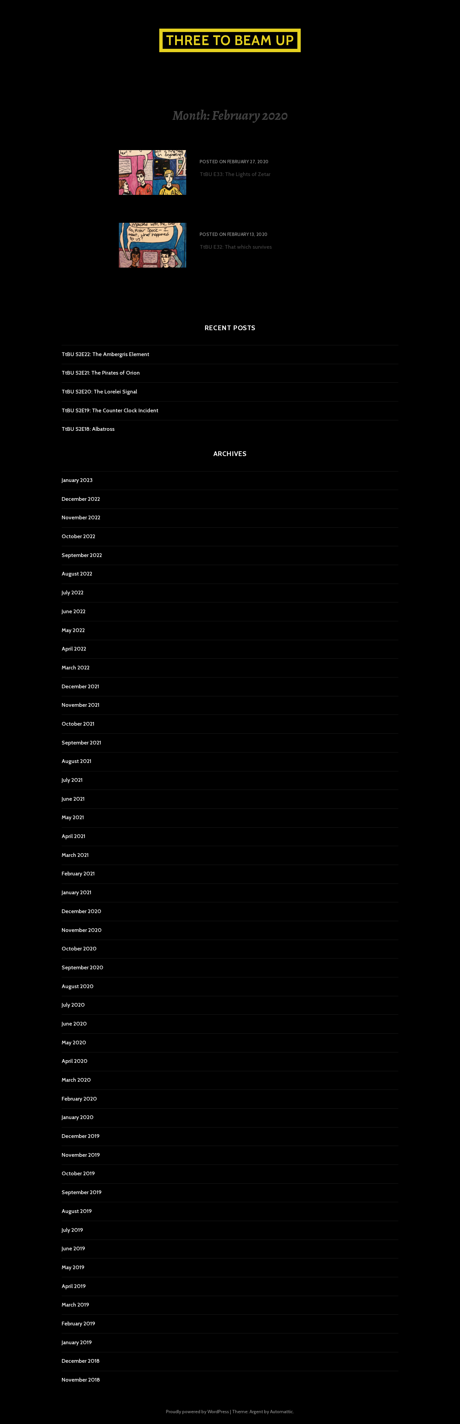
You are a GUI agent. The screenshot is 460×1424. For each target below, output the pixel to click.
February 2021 (78, 873)
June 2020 (74, 1023)
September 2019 (82, 1192)
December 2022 (81, 499)
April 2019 (74, 1286)
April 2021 (73, 836)
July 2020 (73, 1005)
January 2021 (76, 892)
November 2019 (81, 1155)
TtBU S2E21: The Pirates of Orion (101, 373)
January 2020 (78, 1117)
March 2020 (76, 1080)
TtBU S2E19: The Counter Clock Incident (110, 410)
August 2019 (77, 1211)
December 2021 (80, 686)
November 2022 (81, 517)
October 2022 (78, 536)
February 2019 (78, 1323)
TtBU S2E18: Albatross (88, 429)
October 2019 (78, 1173)
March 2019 (75, 1304)
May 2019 (73, 1267)
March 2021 (75, 855)
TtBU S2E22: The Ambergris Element (105, 354)
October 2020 (79, 948)
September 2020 (82, 967)
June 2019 (73, 1248)
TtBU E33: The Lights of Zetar (239, 152)
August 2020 (78, 986)
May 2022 (73, 630)
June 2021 (73, 799)
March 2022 (76, 667)
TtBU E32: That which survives (240, 225)
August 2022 (77, 573)
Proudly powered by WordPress (197, 1412)
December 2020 (81, 911)
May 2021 (73, 817)
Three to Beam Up (230, 40)
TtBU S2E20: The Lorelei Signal (99, 391)
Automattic (281, 1412)
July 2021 (72, 780)
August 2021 (76, 761)
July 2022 (73, 592)
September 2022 (82, 555)
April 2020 (75, 1061)
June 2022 (74, 611)
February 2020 (79, 1099)
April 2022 (74, 649)
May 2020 (74, 1042)
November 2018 (81, 1380)
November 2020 (82, 930)
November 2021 (80, 705)
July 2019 (72, 1230)
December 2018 (81, 1361)
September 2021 (81, 742)
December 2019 (81, 1136)
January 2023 (77, 480)
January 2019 (77, 1342)
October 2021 (78, 724)
